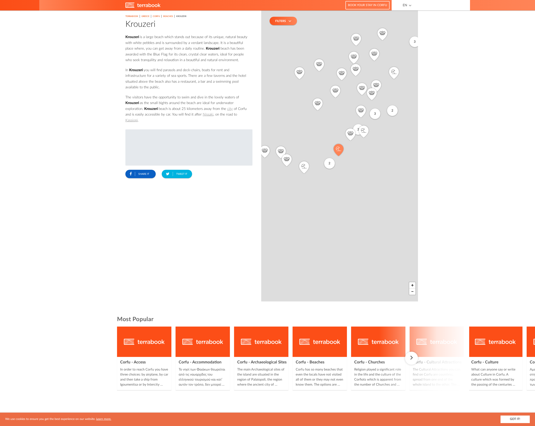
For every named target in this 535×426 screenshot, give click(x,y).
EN (405, 5)
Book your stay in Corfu (367, 5)
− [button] (412, 291)
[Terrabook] (142, 6)
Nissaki (208, 114)
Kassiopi (131, 120)
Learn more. (103, 419)
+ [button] (412, 285)
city (230, 109)
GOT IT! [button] (515, 419)
